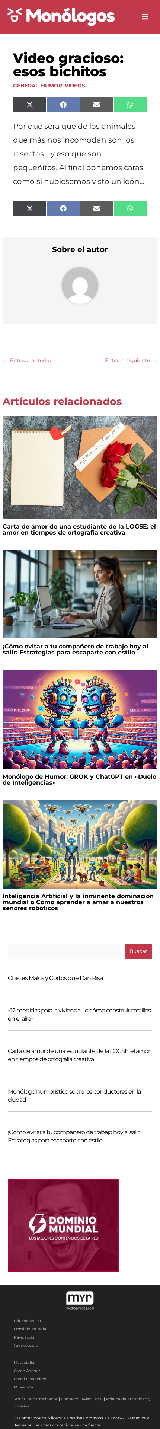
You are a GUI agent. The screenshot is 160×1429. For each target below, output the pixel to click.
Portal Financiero (30, 1379)
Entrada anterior (27, 360)
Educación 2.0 (27, 1320)
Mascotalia (24, 1362)
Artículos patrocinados (36, 1399)
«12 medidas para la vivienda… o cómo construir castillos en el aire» (79, 1014)
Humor (51, 86)
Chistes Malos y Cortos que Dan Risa (55, 978)
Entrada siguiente (131, 360)
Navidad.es (24, 1337)
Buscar (138, 951)
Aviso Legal (92, 1399)
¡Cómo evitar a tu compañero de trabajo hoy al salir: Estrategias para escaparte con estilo (75, 649)
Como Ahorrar (27, 1370)
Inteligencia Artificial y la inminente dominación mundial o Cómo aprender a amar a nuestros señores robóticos (78, 902)
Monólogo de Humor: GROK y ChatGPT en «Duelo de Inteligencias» (79, 779)
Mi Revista (23, 1387)
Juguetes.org (26, 1345)
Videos (75, 86)
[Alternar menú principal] (145, 17)
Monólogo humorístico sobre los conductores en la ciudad (74, 1095)
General (25, 86)
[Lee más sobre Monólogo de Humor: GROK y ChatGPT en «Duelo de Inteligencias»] (80, 719)
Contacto (69, 1399)
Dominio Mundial (30, 1329)
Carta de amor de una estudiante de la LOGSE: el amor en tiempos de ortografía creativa (79, 529)
